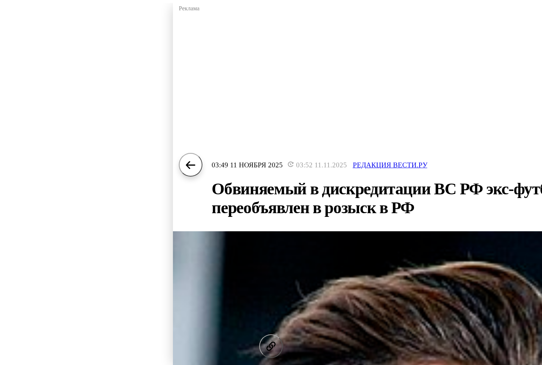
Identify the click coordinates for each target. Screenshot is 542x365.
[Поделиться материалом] (271, 346)
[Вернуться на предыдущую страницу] (190, 165)
